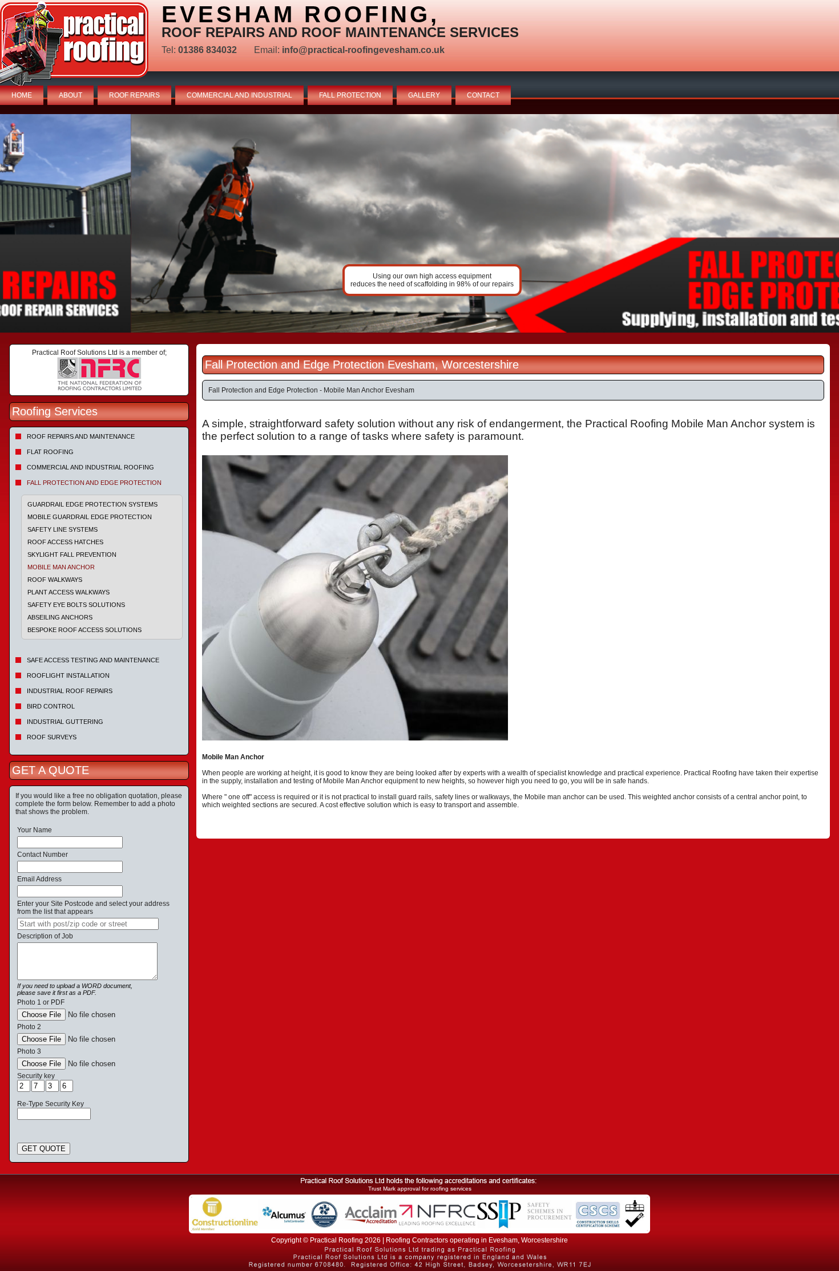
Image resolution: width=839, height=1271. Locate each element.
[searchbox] (88, 924)
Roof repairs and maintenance (81, 436)
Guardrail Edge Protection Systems (92, 504)
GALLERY (424, 95)
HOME (21, 95)
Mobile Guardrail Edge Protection (89, 516)
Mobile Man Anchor (61, 567)
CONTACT (483, 95)
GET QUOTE (44, 1148)
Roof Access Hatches (65, 542)
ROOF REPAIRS (134, 95)
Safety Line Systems (62, 529)
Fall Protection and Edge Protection (94, 482)
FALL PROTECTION (350, 95)
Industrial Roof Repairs (69, 690)
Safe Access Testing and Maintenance (93, 660)
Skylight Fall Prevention (71, 554)
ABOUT (70, 95)
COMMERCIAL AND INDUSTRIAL (239, 95)
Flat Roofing (50, 451)
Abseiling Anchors (59, 617)
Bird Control (51, 706)
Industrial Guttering (65, 721)
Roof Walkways (54, 579)
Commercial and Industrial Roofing (90, 467)
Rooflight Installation (68, 675)
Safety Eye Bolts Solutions (76, 604)
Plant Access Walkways (68, 592)
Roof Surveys (51, 737)
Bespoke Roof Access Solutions (84, 629)
